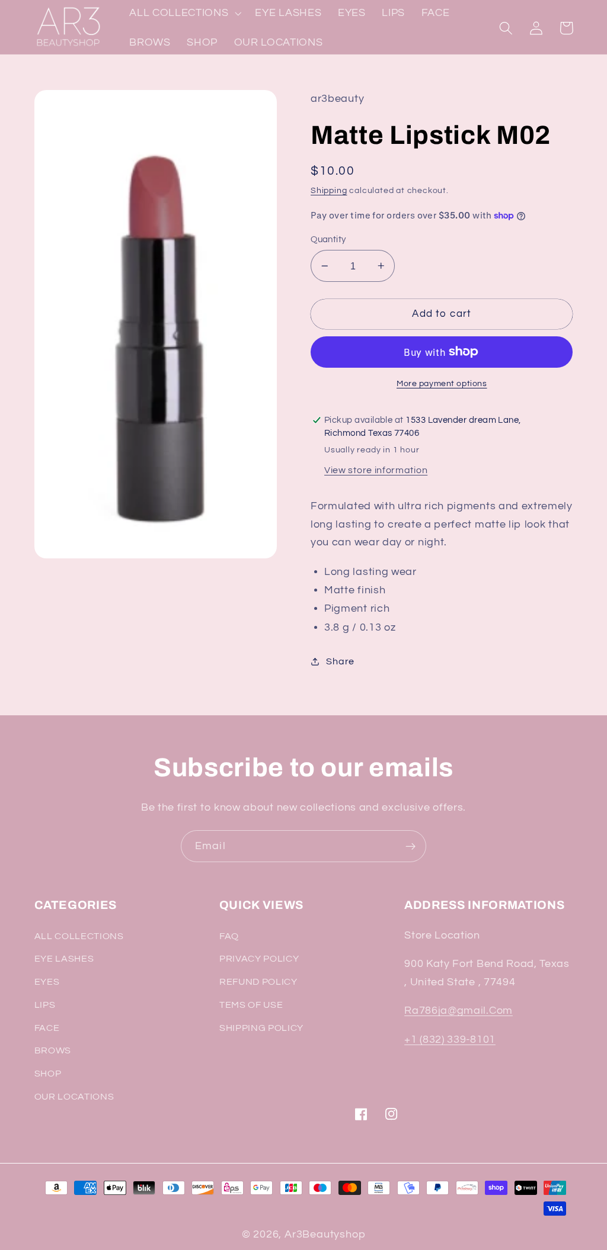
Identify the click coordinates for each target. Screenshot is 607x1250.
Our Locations (74, 1096)
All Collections (79, 936)
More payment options (442, 384)
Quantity (328, 239)
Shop (48, 1073)
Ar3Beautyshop (325, 1234)
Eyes (47, 981)
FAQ (229, 936)
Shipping (329, 191)
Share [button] (340, 661)
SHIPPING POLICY (261, 1028)
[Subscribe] (410, 846)
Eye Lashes (64, 958)
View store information (375, 470)
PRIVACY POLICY (259, 958)
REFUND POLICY (258, 981)
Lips (45, 1005)
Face (47, 1028)
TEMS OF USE (251, 1005)
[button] (506, 28)
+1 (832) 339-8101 (450, 1039)
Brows (52, 1050)
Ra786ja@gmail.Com (458, 1010)
